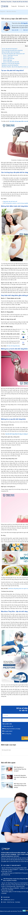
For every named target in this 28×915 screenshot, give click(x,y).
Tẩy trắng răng (7, 733)
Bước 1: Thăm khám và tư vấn (10, 55)
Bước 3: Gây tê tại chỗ (8, 58)
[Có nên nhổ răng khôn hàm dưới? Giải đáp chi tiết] (7, 777)
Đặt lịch (23, 334)
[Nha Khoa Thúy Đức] (4, 6)
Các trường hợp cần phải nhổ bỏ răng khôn (12, 50)
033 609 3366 (6, 897)
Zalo (23, 344)
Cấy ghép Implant (7, 731)
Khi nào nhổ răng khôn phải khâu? (15, 345)
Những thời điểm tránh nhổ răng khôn (11, 52)
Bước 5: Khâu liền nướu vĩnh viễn (11, 61)
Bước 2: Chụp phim (8, 57)
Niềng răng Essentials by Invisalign (11, 728)
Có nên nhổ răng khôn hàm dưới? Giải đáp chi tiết (20, 777)
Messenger (23, 339)
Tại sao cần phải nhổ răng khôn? (9, 48)
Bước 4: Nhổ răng (7, 60)
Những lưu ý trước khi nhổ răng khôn (10, 63)
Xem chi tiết (15, 30)
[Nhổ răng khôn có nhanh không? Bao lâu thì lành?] (7, 769)
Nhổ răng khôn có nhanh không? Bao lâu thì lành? (20, 769)
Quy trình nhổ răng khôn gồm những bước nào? (13, 53)
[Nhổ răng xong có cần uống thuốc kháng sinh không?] (7, 785)
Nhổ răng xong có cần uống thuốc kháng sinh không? (20, 785)
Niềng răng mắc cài (8, 726)
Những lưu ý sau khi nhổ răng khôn (10, 65)
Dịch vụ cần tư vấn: (7, 723)
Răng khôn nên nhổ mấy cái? (10, 201)
